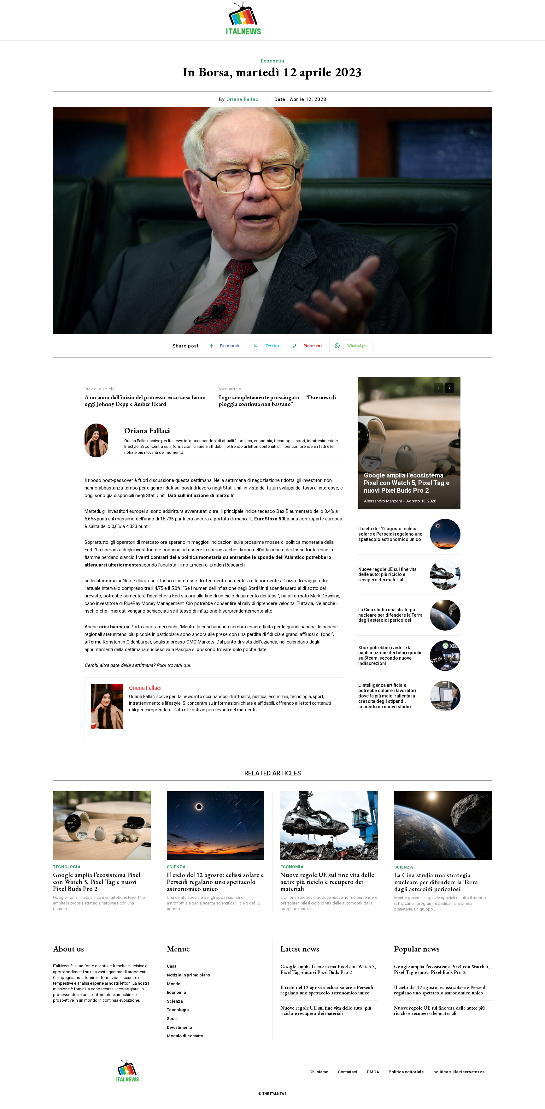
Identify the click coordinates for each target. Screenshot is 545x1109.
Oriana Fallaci (243, 99)
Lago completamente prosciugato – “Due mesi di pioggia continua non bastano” (277, 400)
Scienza (176, 867)
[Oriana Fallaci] (100, 440)
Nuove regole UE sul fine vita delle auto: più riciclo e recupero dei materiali (387, 575)
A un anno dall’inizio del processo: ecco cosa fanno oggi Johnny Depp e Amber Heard (145, 400)
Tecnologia (66, 867)
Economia (272, 61)
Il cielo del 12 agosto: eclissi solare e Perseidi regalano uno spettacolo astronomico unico (390, 534)
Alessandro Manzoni (383, 501)
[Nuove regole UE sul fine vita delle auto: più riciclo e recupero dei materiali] (445, 574)
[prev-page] (438, 388)
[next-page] (449, 388)
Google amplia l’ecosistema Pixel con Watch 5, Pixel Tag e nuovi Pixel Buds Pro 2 (406, 482)
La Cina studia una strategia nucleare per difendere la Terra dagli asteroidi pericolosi (390, 615)
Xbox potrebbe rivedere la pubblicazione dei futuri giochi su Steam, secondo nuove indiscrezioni (389, 655)
